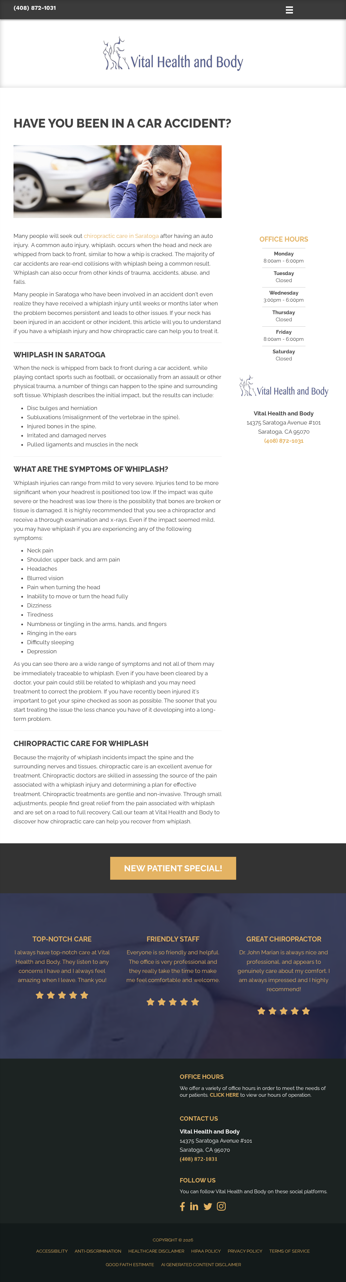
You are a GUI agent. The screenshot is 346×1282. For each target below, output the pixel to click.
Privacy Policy (245, 1251)
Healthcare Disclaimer (156, 1251)
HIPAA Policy (206, 1251)
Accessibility (52, 1251)
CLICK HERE (224, 1095)
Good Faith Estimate (130, 1264)
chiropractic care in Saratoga (121, 236)
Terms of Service (289, 1251)
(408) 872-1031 (35, 7)
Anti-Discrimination (98, 1251)
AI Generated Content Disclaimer (201, 1264)
